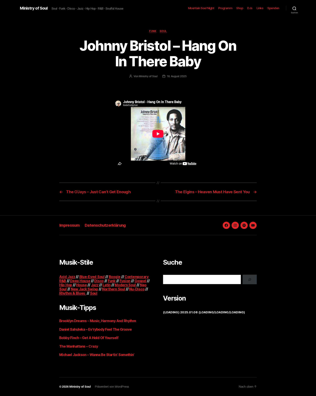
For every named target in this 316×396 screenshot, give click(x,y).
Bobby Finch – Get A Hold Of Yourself (88, 338)
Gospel (140, 281)
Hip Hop (65, 285)
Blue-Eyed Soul (92, 277)
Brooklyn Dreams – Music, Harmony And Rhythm (97, 321)
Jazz (95, 285)
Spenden (273, 8)
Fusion (125, 281)
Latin (107, 285)
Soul (163, 31)
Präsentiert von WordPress (112, 386)
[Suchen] (250, 279)
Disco (99, 281)
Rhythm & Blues (72, 293)
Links (260, 8)
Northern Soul (113, 289)
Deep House (80, 281)
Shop (239, 8)
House (81, 285)
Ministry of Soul (34, 8)
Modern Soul (125, 285)
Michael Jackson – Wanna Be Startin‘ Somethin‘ (96, 355)
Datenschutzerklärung (105, 225)
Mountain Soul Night (201, 8)
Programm (225, 8)
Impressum (69, 225)
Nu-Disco (137, 289)
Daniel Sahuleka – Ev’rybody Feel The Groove (95, 329)
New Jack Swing (84, 289)
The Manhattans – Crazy (78, 346)
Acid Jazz (67, 277)
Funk (152, 31)
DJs (249, 8)
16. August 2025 (177, 76)
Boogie (114, 277)
